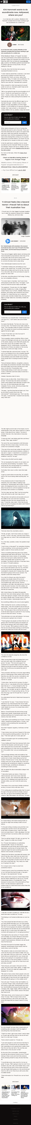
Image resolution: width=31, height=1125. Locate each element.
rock (15, 198)
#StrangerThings (6, 167)
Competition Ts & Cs (15, 1108)
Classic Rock (15, 5)
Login (28, 2)
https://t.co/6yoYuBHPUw (20, 167)
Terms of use (15, 1113)
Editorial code (15, 1111)
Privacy (15, 1116)
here (2, 1077)
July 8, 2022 (22, 170)
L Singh (14, 44)
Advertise (15, 1119)
